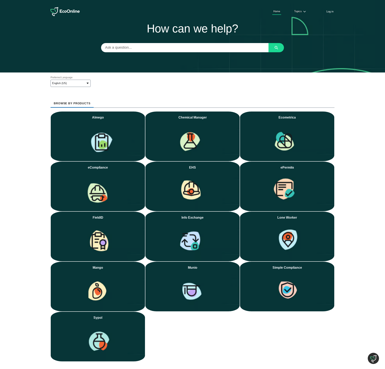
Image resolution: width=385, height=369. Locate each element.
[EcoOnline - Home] (65, 11)
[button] (373, 358)
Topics (298, 11)
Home (276, 11)
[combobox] (185, 47)
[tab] (72, 102)
